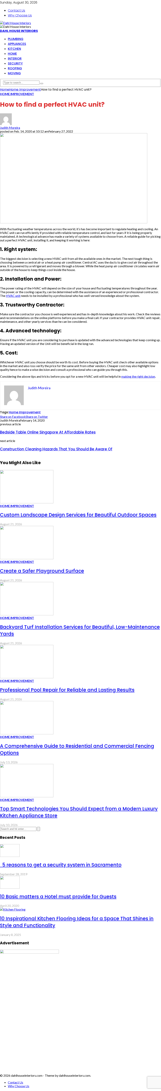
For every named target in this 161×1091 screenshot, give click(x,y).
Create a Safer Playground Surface (42, 571)
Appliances (17, 44)
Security (15, 63)
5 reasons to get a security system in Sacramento (61, 865)
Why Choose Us (20, 15)
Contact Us (16, 10)
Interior (15, 58)
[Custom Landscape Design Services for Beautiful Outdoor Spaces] (26, 502)
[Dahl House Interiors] (15, 23)
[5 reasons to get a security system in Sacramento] (10, 855)
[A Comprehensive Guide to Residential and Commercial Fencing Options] (26, 733)
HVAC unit (13, 295)
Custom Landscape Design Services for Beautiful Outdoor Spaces (78, 515)
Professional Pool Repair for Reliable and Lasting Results (67, 690)
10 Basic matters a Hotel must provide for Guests (58, 896)
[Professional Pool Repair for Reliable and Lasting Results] (26, 677)
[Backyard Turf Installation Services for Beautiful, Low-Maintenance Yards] (26, 614)
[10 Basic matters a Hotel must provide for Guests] (10, 887)
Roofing (15, 68)
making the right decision (138, 376)
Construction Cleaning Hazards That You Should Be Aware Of (56, 449)
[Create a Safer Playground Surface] (26, 558)
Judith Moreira (10, 127)
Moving (14, 73)
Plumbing (15, 39)
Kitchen (14, 48)
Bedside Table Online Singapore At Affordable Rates (48, 432)
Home (12, 53)
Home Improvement (17, 94)
